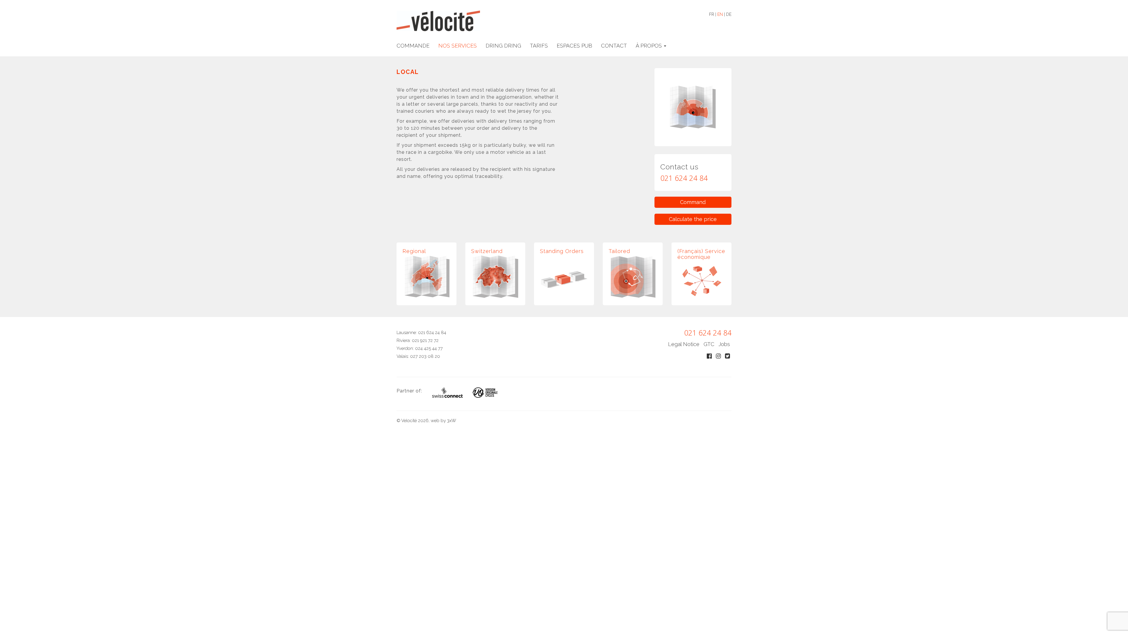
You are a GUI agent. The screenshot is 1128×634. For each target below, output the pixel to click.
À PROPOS (649, 46)
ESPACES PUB (574, 46)
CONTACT (614, 46)
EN (720, 14)
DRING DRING (503, 46)
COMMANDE (413, 46)
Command (693, 202)
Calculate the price (693, 219)
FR (711, 14)
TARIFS (539, 46)
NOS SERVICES (457, 46)
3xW (451, 420)
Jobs (724, 344)
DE (728, 14)
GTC (709, 344)
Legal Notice (683, 344)
